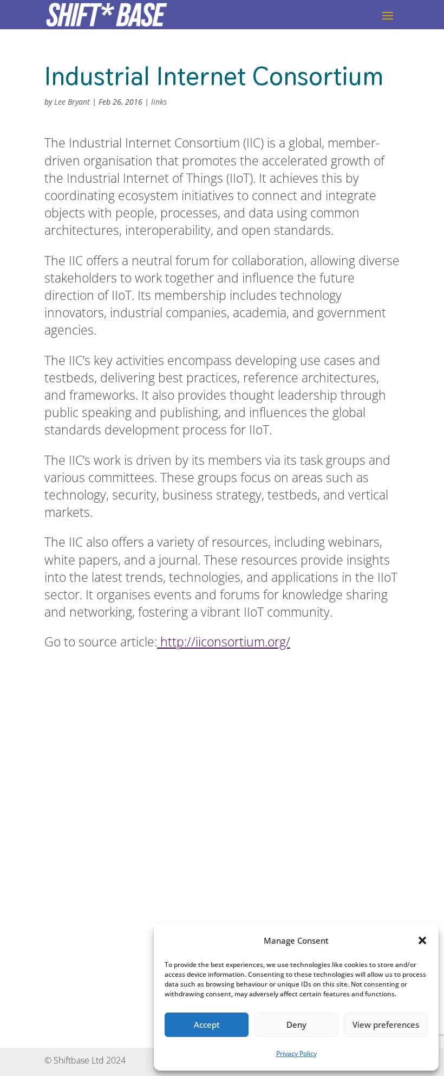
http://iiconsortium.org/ (223, 641)
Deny (296, 1024)
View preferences (385, 1024)
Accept (207, 1024)
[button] (422, 940)
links (159, 102)
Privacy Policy (296, 1053)
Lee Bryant (72, 102)
